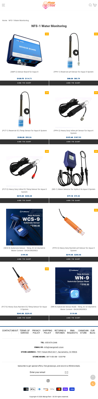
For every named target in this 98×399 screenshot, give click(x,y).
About (15, 330)
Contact (6, 330)
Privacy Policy (36, 331)
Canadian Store (83, 331)
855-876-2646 (51, 343)
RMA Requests (72, 331)
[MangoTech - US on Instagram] (48, 380)
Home (4, 20)
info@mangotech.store (54, 347)
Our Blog (92, 331)
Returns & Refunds (60, 331)
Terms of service (25, 331)
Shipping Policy (47, 331)
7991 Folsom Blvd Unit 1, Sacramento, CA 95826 (57, 352)
